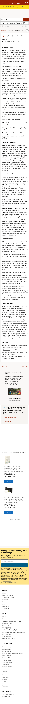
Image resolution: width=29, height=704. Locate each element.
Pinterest (5, 679)
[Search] (26, 19)
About (4, 593)
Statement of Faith (8, 597)
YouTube (5, 686)
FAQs (4, 617)
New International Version (13, 372)
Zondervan (5, 664)
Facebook (5, 675)
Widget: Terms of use (8, 639)
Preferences (6, 696)
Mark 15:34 (6, 350)
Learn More (8, 421)
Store (4, 602)
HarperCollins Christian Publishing (12, 653)
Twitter (4, 684)
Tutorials (5, 619)
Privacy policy (6, 628)
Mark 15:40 (6, 356)
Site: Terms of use (7, 636)
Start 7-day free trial (10, 417)
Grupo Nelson (6, 656)
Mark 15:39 (6, 352)
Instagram (5, 677)
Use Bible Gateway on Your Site (11, 621)
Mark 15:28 (6, 345)
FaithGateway (6, 647)
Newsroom (5, 606)
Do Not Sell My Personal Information (14, 632)
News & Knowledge (8, 595)
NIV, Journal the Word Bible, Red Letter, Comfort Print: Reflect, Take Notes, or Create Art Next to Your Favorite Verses (14, 500)
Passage (3, 30)
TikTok (4, 681)
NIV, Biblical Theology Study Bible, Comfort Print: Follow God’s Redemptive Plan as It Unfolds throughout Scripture (13, 469)
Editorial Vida (6, 658)
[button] (26, 3)
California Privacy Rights (10, 630)
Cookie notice (6, 634)
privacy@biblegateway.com (8, 582)
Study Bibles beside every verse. (16, 7)
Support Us (5, 608)
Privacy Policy (7, 581)
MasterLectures (7, 667)
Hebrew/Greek (19, 30)
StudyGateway (6, 649)
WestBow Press (7, 662)
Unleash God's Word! (14, 401)
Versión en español (8, 694)
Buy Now (8, 481)
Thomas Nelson (7, 660)
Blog (3, 604)
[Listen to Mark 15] (21, 35)
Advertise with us (7, 623)
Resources (10, 30)
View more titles (14, 519)
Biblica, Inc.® (9, 381)
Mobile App (5, 600)
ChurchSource (6, 651)
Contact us (5, 625)
